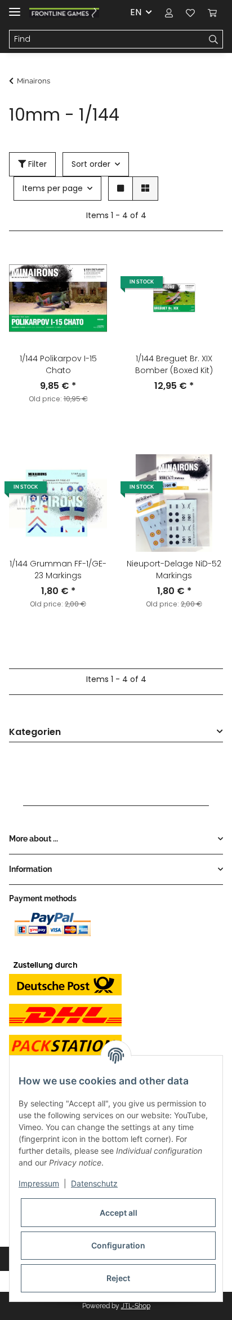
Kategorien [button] (35, 732)
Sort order (91, 164)
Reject (118, 1278)
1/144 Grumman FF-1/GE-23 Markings (58, 569)
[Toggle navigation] (14, 7)
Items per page (53, 188)
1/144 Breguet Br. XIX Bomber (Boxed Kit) (174, 364)
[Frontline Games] (64, 12)
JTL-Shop (135, 1306)
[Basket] (212, 12)
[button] (169, 12)
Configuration (118, 1245)
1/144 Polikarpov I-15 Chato (58, 364)
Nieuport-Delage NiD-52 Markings (174, 569)
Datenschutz (94, 1183)
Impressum (39, 1183)
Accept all (118, 1212)
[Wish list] (190, 12)
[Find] (213, 39)
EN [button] (135, 12)
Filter (36, 164)
